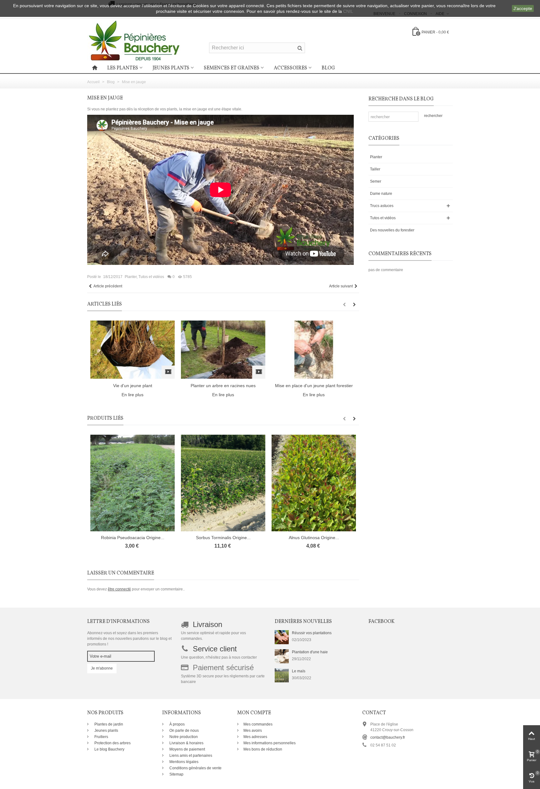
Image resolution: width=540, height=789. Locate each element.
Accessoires (290, 68)
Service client (215, 649)
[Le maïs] (282, 675)
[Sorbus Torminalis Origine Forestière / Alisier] (223, 483)
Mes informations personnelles (269, 743)
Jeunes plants (170, 68)
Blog (328, 68)
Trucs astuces (381, 206)
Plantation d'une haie (310, 652)
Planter (131, 277)
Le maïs (298, 671)
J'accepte (522, 8)
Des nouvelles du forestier (392, 230)
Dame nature (381, 193)
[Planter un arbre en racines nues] (223, 349)
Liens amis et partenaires (190, 755)
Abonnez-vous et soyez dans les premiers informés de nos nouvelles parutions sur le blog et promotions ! (129, 638)
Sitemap (175, 774)
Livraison (207, 624)
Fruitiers (100, 737)
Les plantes (122, 68)
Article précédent (107, 286)
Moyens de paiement (186, 749)
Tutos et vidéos (151, 277)
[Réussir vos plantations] (282, 637)
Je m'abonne (102, 668)
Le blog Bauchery (108, 749)
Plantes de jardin (108, 724)
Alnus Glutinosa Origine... (314, 537)
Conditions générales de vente (195, 768)
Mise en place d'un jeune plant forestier (314, 385)
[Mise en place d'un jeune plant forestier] (314, 349)
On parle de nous (183, 730)
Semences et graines (231, 68)
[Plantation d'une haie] (282, 656)
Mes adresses (255, 737)
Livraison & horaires (185, 743)
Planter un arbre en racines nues (223, 385)
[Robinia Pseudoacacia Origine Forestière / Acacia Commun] (132, 483)
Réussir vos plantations (312, 633)
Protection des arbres (112, 743)
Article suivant (341, 286)
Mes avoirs (252, 730)
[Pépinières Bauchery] (134, 40)
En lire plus (132, 394)
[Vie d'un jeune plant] (132, 349)
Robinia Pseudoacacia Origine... (132, 537)
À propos (176, 724)
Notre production (183, 737)
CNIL (348, 11)
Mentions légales (183, 762)
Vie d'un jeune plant (132, 385)
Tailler (375, 169)
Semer (375, 181)
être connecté (119, 589)
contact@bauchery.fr (387, 737)
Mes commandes (257, 724)
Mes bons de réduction (262, 749)
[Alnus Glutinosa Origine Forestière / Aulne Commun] (314, 483)
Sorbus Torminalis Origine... (223, 537)
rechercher (433, 116)
